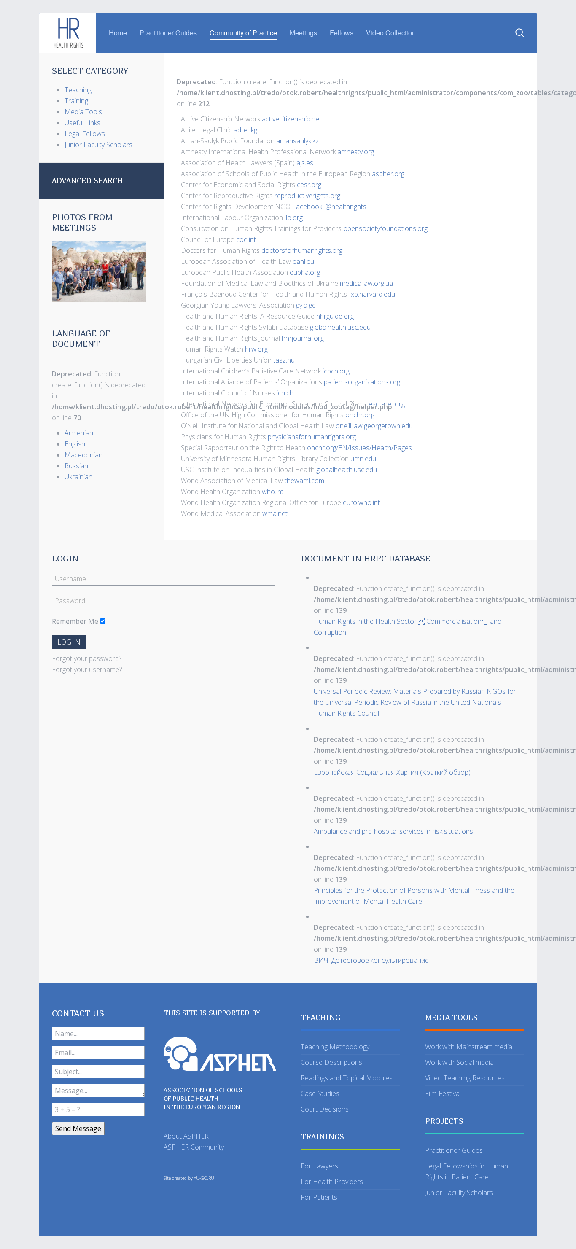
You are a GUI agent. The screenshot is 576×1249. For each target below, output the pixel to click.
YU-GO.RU (204, 1178)
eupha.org (305, 272)
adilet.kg (245, 129)
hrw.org (256, 349)
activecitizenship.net (292, 119)
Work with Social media (459, 1062)
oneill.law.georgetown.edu (374, 425)
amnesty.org (355, 151)
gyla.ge (306, 305)
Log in (69, 642)
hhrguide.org (335, 316)
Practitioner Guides (168, 33)
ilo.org (294, 217)
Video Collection (391, 33)
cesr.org (309, 184)
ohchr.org (359, 414)
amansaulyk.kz (298, 140)
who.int (273, 491)
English (75, 444)
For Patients (319, 1197)
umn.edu (363, 458)
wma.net (275, 513)
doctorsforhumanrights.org (301, 250)
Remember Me (75, 621)
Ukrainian (78, 476)
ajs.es (304, 162)
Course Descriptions (331, 1062)
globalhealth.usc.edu (340, 327)
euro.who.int (362, 502)
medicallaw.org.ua (366, 283)
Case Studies (320, 1093)
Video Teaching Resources (465, 1077)
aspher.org (388, 173)
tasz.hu (284, 360)
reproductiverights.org (307, 195)
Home (118, 33)
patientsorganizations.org (362, 382)
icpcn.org (336, 371)
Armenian (79, 433)
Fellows (341, 33)
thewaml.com (304, 480)
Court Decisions (325, 1109)
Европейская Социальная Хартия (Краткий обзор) (392, 772)
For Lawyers (319, 1166)
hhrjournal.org (303, 338)
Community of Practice (243, 33)
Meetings (303, 33)
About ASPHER (186, 1136)
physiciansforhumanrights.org (312, 436)
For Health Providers (332, 1181)
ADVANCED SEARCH (87, 180)
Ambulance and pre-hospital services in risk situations (393, 831)
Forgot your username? (87, 669)
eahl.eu (303, 261)
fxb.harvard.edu (372, 294)
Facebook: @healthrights (328, 206)
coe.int (247, 239)
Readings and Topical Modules (347, 1077)
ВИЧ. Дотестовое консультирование (371, 960)
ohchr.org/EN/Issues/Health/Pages (359, 447)
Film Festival (443, 1093)
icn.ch (285, 393)
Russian (76, 465)
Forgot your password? (86, 658)
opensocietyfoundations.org (385, 228)
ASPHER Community (194, 1147)
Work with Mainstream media (468, 1046)
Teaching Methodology (335, 1046)
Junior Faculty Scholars (459, 1192)
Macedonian (83, 454)
